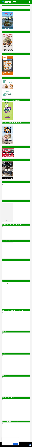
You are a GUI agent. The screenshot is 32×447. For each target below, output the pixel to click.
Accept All (15, 443)
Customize (5, 443)
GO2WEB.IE (21, 444)
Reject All (10, 443)
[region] (10, 441)
